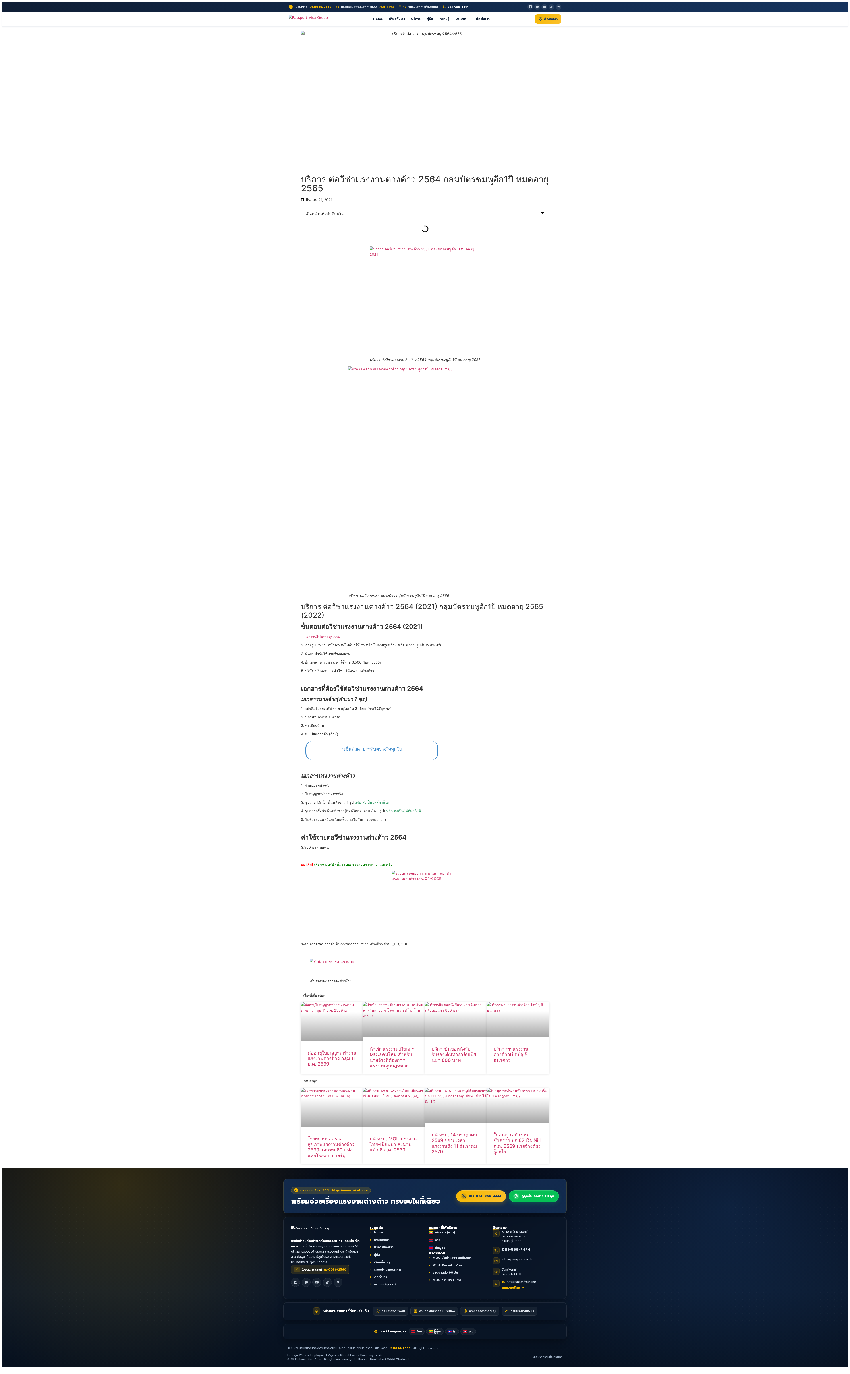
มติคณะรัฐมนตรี (385, 1284)
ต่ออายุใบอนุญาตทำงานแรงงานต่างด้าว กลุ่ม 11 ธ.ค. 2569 (332, 1058)
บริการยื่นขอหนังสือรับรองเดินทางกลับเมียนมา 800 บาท (454, 1054)
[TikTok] (551, 7)
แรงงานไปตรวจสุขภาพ (322, 637)
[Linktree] (558, 7)
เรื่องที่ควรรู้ (382, 1262)
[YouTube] (544, 7)
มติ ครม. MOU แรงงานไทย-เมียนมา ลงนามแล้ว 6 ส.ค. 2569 (393, 1144)
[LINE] (306, 1282)
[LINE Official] (537, 7)
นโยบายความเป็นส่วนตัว (548, 1357)
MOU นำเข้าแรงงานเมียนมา (452, 1257)
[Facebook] (530, 7)
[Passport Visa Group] (315, 1230)
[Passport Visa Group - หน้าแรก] (308, 19)
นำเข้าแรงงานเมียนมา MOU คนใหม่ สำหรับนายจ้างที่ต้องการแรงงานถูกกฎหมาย (392, 1057)
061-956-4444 (516, 1249)
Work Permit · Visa (447, 1265)
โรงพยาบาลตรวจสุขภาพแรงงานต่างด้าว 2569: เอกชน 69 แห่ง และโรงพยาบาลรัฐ (331, 1147)
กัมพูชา (440, 1248)
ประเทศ (461, 18)
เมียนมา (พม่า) (445, 1232)
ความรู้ (444, 18)
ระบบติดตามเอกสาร (388, 1269)
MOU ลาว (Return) (447, 1280)
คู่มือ (430, 18)
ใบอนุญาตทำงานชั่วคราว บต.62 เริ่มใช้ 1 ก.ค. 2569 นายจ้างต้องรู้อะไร (518, 1143)
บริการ (416, 18)
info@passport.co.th (517, 1259)
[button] (542, 214)
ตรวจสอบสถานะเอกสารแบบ (367, 7)
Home (378, 18)
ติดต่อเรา (483, 18)
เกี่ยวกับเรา (397, 18)
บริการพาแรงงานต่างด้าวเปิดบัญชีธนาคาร (511, 1054)
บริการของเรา (384, 1247)
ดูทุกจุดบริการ (513, 1287)
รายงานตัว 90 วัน (445, 1272)
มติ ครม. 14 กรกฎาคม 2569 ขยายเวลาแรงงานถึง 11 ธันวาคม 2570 (454, 1143)
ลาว (437, 1240)
